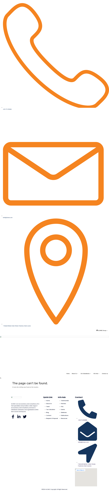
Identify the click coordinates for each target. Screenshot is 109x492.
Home (68, 373)
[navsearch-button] (0, 378)
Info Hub (96, 373)
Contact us (105, 373)
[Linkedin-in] (19, 417)
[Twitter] (25, 417)
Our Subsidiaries (85, 373)
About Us (74, 373)
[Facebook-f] (13, 417)
